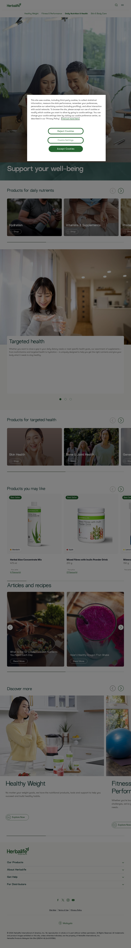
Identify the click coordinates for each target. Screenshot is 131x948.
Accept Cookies (66, 149)
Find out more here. (70, 119)
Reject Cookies (65, 131)
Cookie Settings (66, 140)
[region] (66, 128)
